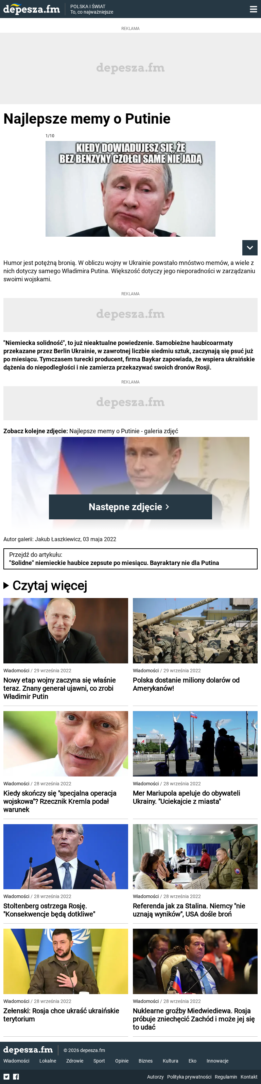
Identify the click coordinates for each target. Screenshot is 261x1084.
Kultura (170, 1061)
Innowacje (217, 1061)
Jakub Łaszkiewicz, (58, 539)
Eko (192, 1061)
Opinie (121, 1061)
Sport (99, 1061)
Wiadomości (16, 670)
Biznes (146, 1061)
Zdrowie (74, 1061)
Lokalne (47, 1061)
